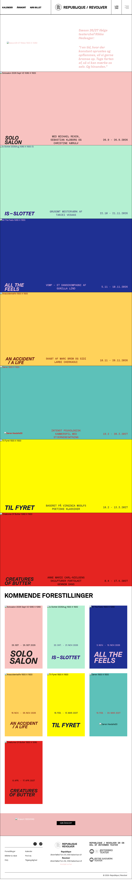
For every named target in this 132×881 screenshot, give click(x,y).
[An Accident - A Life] (66, 329)
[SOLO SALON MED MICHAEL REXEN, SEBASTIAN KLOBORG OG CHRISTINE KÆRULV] (66, 108)
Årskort (21, 8)
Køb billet (35, 8)
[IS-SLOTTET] (66, 182)
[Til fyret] (66, 476)
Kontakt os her (66, 864)
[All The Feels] (66, 255)
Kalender (7, 8)
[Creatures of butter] (66, 549)
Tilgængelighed (31, 860)
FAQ (6, 860)
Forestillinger (10, 852)
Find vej (28, 856)
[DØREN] (66, 402)
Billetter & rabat (11, 856)
